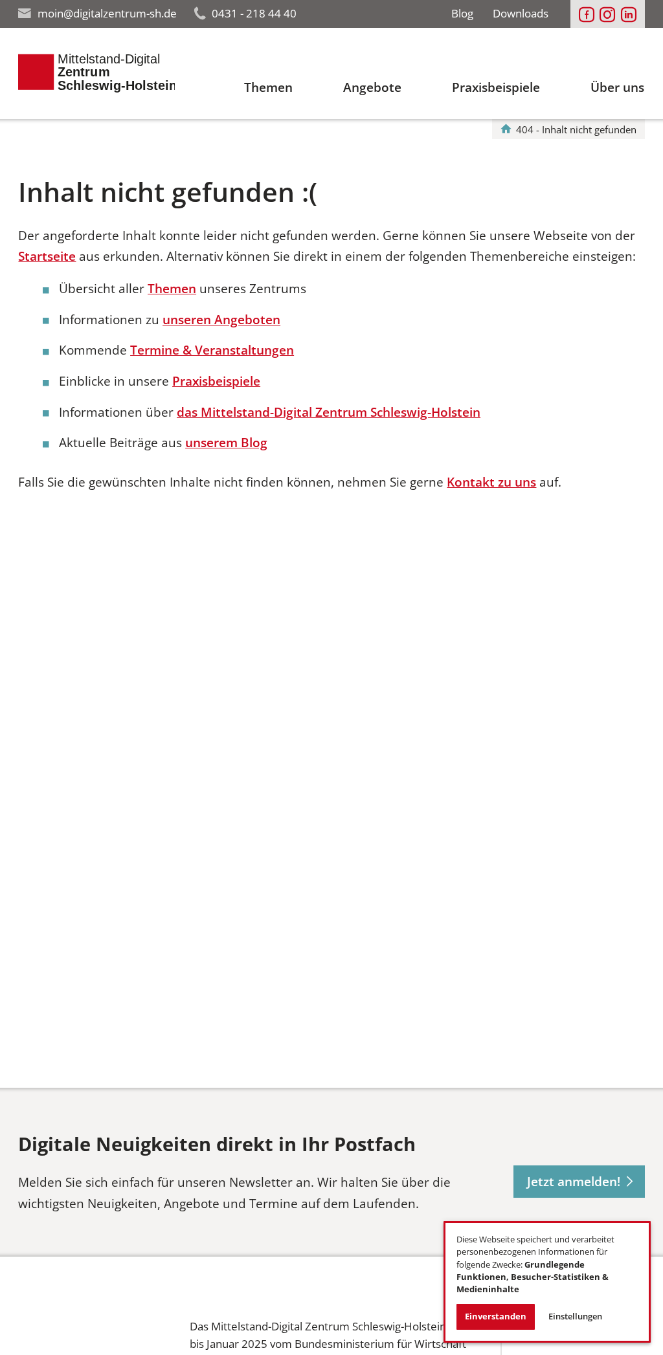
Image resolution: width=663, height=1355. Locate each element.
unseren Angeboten (221, 319)
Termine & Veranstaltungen (212, 350)
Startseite (47, 256)
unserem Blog (226, 442)
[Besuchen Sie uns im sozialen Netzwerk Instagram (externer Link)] (607, 15)
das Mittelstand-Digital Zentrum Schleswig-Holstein (328, 412)
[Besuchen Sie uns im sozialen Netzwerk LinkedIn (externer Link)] (628, 15)
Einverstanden (495, 1316)
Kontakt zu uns (491, 482)
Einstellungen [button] (575, 1316)
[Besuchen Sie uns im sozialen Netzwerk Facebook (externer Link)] (586, 15)
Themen (172, 288)
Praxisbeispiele (216, 381)
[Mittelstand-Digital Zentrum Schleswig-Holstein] (505, 130)
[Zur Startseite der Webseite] (96, 73)
